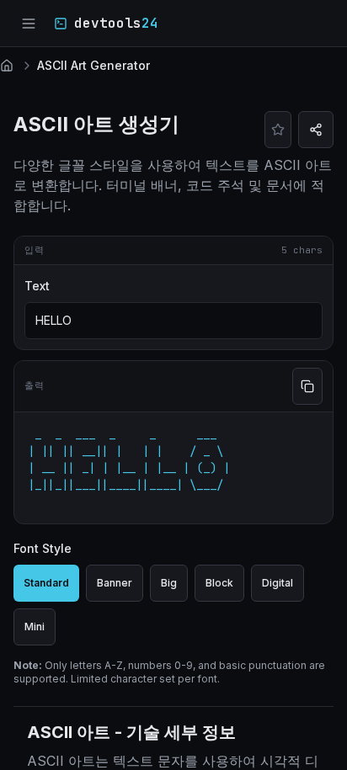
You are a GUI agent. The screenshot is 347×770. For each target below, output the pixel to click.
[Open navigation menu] (28, 23)
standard (46, 582)
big (169, 582)
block (219, 582)
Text (37, 286)
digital (277, 582)
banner (114, 582)
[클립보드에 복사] (307, 386)
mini (34, 626)
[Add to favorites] (277, 129)
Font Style (42, 548)
